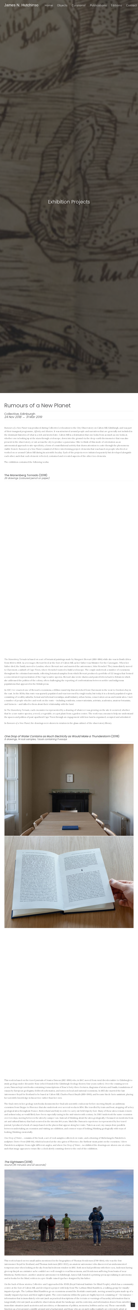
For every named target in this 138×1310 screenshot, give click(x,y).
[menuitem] (50, 5)
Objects (62, 5)
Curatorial (79, 5)
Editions (116, 5)
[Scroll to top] (133, 1304)
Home (49, 5)
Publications (98, 5)
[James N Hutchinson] (21, 5)
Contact (131, 5)
